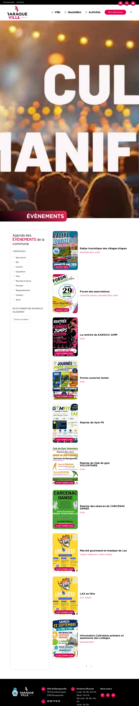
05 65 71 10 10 (53, 701)
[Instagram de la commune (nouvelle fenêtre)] (127, 3)
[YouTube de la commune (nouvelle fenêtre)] (133, 3)
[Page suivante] (95, 666)
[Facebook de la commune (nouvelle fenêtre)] (120, 3)
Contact (20, 2)
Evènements (9, 2)
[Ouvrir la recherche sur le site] (131, 12)
